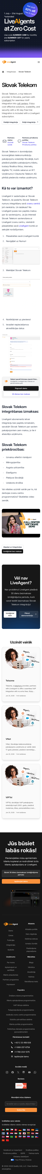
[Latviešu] (32, 1133)
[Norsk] (3, 1137)
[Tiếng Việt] (3, 1140)
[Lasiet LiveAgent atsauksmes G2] (21, 1086)
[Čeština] (11, 1130)
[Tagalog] (36, 1137)
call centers (22, 103)
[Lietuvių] (28, 1133)
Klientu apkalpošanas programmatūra (21, 1000)
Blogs (31, 962)
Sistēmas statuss (31, 939)
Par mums (11, 962)
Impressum (11, 984)
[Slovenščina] (28, 1137)
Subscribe (21, 1110)
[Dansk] (15, 1130)
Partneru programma (11, 980)
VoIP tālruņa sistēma (21, 1005)
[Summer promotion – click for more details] (21, 29)
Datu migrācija (31, 934)
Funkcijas (10, 940)
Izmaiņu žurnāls (31, 944)
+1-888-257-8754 (22, 1047)
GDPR (23, 1153)
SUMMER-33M (19, 35)
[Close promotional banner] (39, 2)
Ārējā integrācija (28, 122)
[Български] (7, 1130)
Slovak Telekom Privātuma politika (29, 143)
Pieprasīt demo (21, 388)
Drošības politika (32, 1150)
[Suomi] (3, 1133)
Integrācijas (11, 72)
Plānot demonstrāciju (27, 614)
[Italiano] (20, 1133)
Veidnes (31, 977)
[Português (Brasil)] (11, 1137)
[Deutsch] (20, 1130)
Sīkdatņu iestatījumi (21, 1157)
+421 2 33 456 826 (22, 1042)
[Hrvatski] (11, 1133)
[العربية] (3, 1130)
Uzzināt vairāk (10, 143)
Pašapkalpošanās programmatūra (21, 1010)
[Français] (7, 1133)
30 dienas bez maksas (21, 394)
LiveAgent (6, 100)
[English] (28, 1130)
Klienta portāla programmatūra (21, 1024)
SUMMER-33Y (14, 38)
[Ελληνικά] (24, 1130)
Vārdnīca (31, 967)
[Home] (3, 72)
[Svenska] (32, 1137)
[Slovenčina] (24, 1137)
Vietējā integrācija (10, 122)
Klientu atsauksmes (10, 975)
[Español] (32, 1130)
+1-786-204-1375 (22, 1052)
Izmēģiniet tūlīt (10, 614)
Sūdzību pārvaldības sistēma (21, 1019)
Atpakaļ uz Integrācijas (12, 547)
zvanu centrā (33, 203)
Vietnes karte (34, 1153)
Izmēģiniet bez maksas (12, 551)
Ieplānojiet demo (21, 881)
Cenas (10, 935)
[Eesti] (36, 1130)
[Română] (15, 1137)
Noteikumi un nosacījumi (13, 1150)
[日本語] (24, 1133)
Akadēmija (31, 972)
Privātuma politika (10, 1153)
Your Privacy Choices (23, 1160)
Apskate (11, 950)
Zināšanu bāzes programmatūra (21, 996)
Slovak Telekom (25, 72)
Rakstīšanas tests (31, 981)
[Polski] (7, 1137)
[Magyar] (15, 1133)
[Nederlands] (36, 1133)
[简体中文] (7, 1140)
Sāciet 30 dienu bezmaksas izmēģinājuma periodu (21, 873)
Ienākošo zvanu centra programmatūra (21, 1015)
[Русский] (20, 1137)
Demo (11, 931)
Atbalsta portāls (31, 929)
